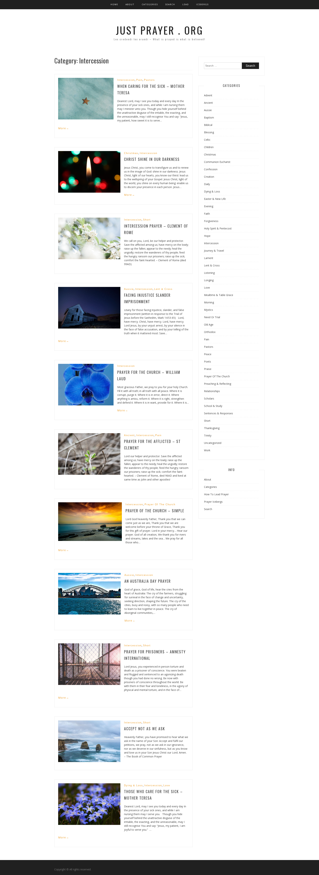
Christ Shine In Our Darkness (152, 159)
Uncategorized (212, 443)
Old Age (208, 324)
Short (147, 219)
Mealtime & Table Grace (218, 295)
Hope (207, 236)
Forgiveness (211, 221)
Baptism (209, 117)
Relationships (212, 391)
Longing (209, 280)
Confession (210, 169)
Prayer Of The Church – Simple (155, 510)
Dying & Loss (133, 785)
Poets (207, 361)
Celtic (207, 139)
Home (114, 4)
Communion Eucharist (217, 162)
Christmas (131, 153)
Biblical (208, 125)
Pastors (149, 80)
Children (209, 147)
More (63, 128)
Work (207, 450)
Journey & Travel (214, 250)
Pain (139, 80)
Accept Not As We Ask (144, 728)
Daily (207, 184)
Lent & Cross (163, 289)
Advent (208, 95)
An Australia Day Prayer (147, 581)
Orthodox (209, 332)
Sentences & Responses (218, 413)
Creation (209, 176)
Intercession (126, 80)
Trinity (207, 435)
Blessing (209, 132)
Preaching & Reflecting (217, 383)
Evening (208, 206)
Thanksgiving (211, 428)
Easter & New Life (215, 199)
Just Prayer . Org (159, 30)
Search (170, 4)
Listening (209, 273)
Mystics (208, 310)
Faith (207, 213)
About (130, 4)
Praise (207, 369)
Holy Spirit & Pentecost (218, 228)
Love (166, 785)
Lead (185, 4)
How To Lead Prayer (216, 494)
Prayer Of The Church (160, 504)
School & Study (213, 406)
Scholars (209, 398)
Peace (207, 354)
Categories (150, 4)
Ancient (129, 435)
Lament (208, 258)
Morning (209, 302)
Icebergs (202, 4)
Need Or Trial (212, 317)
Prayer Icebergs (213, 501)
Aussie (129, 289)
